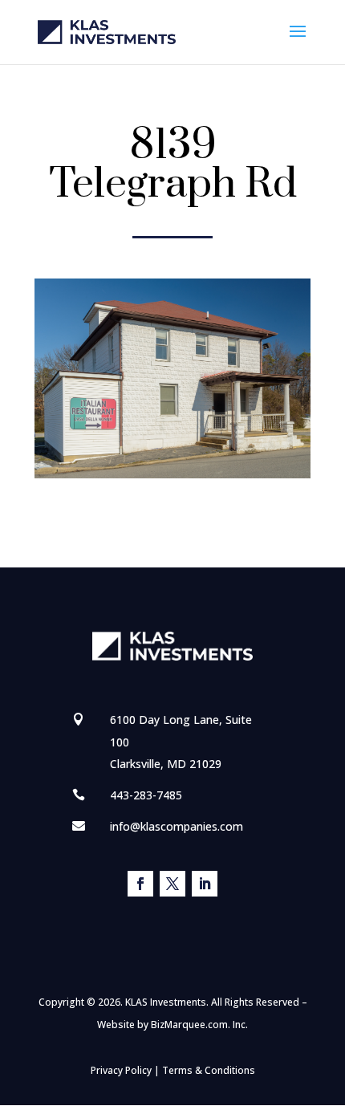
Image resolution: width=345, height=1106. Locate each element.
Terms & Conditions (208, 1070)
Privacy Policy (121, 1070)
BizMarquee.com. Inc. (199, 1024)
